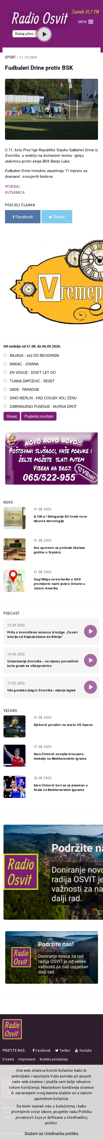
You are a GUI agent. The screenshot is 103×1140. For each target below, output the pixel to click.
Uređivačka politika (61, 1133)
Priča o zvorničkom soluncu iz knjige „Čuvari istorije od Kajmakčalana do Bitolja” (42, 634)
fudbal (13, 186)
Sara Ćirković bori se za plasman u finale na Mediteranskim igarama (61, 787)
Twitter (65, 1050)
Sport (10, 57)
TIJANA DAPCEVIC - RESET (32, 380)
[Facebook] (34, 1050)
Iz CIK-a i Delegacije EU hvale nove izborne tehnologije (60, 518)
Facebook (43, 1050)
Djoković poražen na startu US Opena (63, 724)
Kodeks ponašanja (54, 1059)
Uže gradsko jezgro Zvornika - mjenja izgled (41, 690)
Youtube (85, 1050)
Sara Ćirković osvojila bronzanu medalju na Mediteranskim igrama (60, 756)
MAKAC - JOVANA (24, 363)
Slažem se (33, 1133)
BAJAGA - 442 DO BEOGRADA (34, 355)
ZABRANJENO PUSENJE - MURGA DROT (43, 406)
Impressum (27, 1059)
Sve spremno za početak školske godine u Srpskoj (59, 549)
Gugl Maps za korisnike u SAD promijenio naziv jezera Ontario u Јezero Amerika (60, 583)
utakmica (16, 192)
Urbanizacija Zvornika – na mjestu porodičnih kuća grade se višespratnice (42, 663)
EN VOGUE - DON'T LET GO (33, 372)
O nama (8, 1059)
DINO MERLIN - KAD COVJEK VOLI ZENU (43, 397)
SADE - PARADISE (24, 389)
